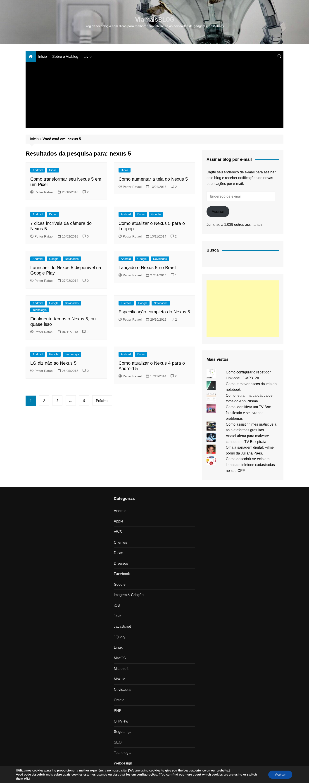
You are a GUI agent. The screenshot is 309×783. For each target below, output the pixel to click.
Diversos (121, 563)
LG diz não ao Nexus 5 (53, 363)
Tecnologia (40, 310)
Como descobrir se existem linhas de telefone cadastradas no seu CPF (250, 464)
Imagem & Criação (129, 595)
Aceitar (280, 774)
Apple (118, 521)
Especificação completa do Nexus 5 (154, 311)
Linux (118, 647)
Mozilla (119, 679)
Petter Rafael (44, 192)
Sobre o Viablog (65, 56)
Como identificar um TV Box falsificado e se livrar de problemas (248, 412)
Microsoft (121, 669)
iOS (117, 605)
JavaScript (122, 626)
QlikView (121, 721)
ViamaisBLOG (154, 19)
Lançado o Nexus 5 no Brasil (147, 267)
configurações (147, 775)
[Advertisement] (154, 96)
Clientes (126, 303)
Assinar (218, 211)
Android (38, 170)
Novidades (72, 259)
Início (42, 56)
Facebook (122, 574)
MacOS (120, 658)
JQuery (119, 637)
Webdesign (123, 763)
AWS (118, 532)
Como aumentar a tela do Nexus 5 (153, 179)
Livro (88, 56)
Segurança (122, 732)
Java (117, 616)
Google (156, 214)
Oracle (119, 700)
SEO (117, 742)
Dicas (53, 170)
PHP (117, 711)
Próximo (102, 401)
